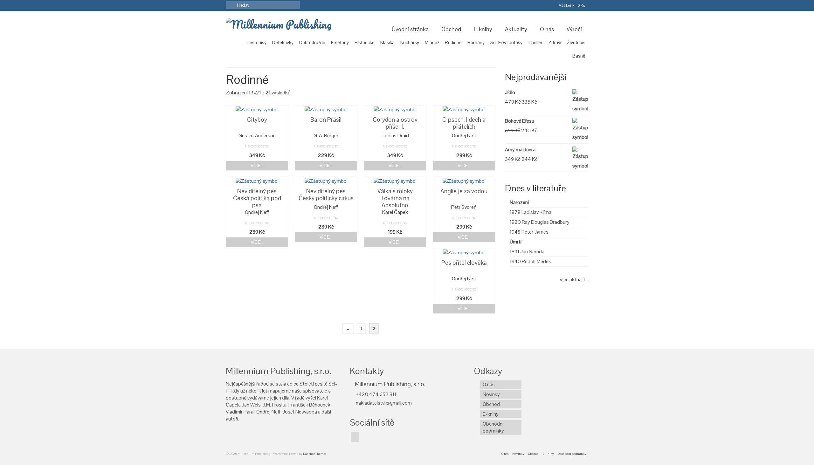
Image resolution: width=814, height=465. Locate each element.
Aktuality (516, 29)
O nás (547, 29)
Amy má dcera (520, 149)
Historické (365, 42)
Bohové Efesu (519, 121)
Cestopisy (256, 42)
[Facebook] (355, 437)
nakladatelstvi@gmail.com (383, 403)
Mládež (432, 42)
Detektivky (282, 42)
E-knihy (483, 29)
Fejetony (340, 42)
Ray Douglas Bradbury (545, 222)
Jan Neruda (532, 251)
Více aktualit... (574, 279)
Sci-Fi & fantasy (506, 42)
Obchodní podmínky (493, 427)
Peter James (534, 232)
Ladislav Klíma (536, 212)
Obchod (451, 29)
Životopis (576, 42)
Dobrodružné (312, 42)
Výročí (574, 29)
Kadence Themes (314, 454)
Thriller (535, 42)
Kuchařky (409, 42)
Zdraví (554, 42)
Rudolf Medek (536, 261)
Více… (257, 165)
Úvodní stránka (410, 29)
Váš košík (571, 5)
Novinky (491, 394)
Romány (476, 42)
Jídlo (510, 92)
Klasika (387, 42)
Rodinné (453, 42)
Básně (578, 56)
